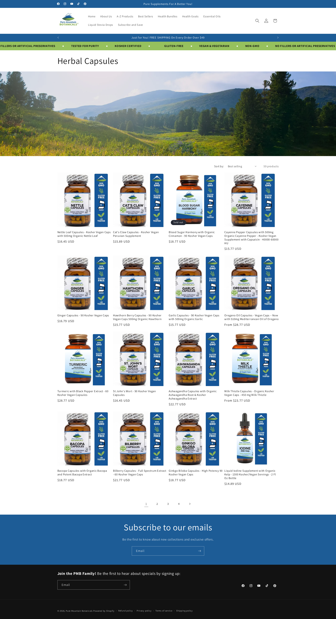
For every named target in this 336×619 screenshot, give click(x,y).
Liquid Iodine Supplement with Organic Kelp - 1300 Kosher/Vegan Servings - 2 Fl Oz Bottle (250, 474)
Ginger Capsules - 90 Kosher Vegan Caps (83, 315)
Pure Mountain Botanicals (79, 610)
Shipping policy (184, 610)
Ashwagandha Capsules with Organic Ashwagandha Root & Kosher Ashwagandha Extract (193, 394)
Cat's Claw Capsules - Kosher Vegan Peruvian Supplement (136, 234)
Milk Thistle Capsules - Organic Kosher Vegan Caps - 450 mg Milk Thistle (249, 393)
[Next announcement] (278, 38)
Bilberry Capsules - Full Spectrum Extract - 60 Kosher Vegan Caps (139, 472)
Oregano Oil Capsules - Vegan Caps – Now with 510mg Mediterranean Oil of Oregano (251, 317)
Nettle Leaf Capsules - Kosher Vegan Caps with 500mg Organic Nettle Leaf (84, 234)
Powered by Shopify (103, 610)
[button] (257, 20)
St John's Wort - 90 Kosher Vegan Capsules (134, 393)
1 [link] (146, 504)
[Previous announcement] (58, 38)
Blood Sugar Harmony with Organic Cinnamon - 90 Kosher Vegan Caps (192, 234)
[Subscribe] (199, 551)
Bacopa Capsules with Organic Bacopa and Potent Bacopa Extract (82, 472)
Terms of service (163, 610)
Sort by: (219, 166)
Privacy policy (144, 610)
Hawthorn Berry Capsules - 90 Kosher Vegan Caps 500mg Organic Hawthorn (137, 317)
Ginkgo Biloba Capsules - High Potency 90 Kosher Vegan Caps (196, 472)
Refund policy (125, 610)
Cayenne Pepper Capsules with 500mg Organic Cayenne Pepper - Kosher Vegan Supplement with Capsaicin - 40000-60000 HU (251, 237)
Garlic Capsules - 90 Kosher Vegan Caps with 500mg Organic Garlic (194, 317)
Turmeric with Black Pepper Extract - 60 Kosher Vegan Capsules (82, 393)
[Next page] (189, 503)
